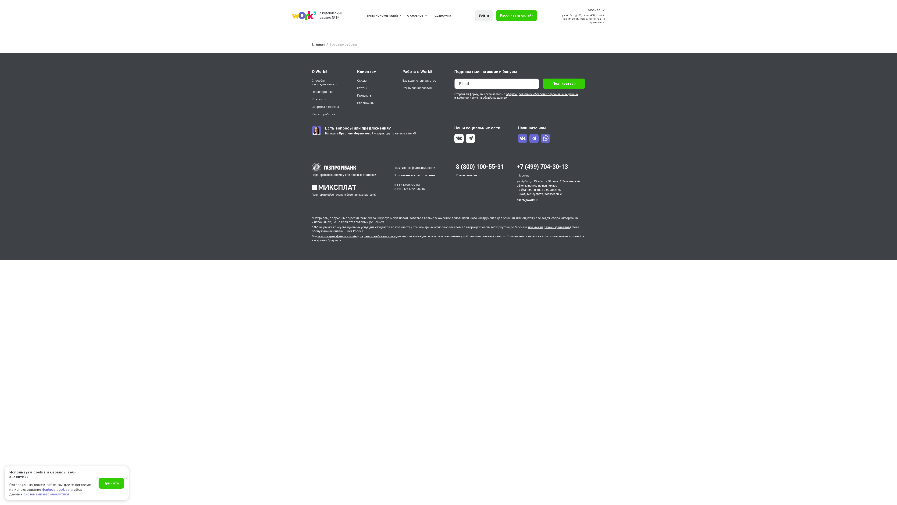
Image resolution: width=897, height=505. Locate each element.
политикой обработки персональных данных (548, 94)
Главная (318, 44)
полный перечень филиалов (549, 227)
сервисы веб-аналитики (377, 236)
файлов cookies (56, 489)
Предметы (364, 95)
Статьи (362, 88)
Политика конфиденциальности (414, 168)
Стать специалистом (417, 88)
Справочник (365, 103)
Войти (483, 15)
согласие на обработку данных (486, 97)
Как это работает (324, 114)
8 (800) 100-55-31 (480, 166)
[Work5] (304, 15)
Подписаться (564, 83)
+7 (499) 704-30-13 (542, 166)
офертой (511, 94)
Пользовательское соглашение (414, 175)
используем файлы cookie (337, 236)
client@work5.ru (528, 200)
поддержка (442, 15)
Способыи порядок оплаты (325, 82)
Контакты (319, 99)
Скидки (362, 80)
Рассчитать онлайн (517, 15)
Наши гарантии (322, 92)
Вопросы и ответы (325, 106)
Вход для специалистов (419, 80)
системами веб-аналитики (46, 494)
